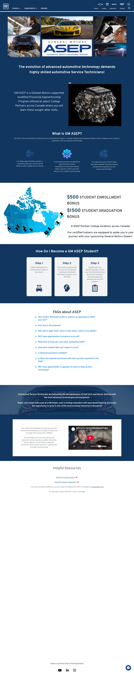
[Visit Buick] (107, 4)
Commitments (29, 8)
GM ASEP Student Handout (65, 477)
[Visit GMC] (114, 4)
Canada (15, 8)
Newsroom (113, 8)
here (83, 491)
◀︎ (69, 83)
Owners (96, 8)
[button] (129, 8)
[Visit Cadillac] (122, 4)
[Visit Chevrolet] (100, 4)
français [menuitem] (122, 8)
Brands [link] (44, 8)
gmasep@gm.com (98, 487)
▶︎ (70, 83)
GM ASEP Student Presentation (65, 482)
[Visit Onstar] (129, 4)
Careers (104, 8)
